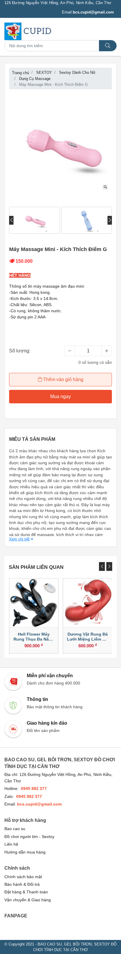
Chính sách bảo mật (23, 877)
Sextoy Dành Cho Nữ (77, 72)
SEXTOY (44, 72)
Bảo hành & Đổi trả (22, 884)
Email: (88, 12)
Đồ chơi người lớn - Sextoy (29, 836)
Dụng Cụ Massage (35, 78)
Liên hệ (11, 844)
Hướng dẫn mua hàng (25, 852)
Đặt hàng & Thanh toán (26, 892)
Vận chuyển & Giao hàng (27, 900)
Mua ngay (60, 396)
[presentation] (11, 220)
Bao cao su (14, 829)
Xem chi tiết (19, 539)
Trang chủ (20, 73)
